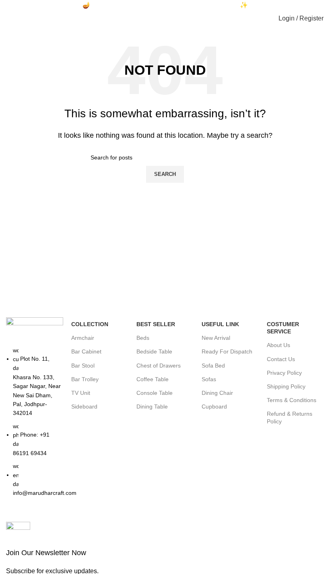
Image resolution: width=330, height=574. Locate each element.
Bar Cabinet (86, 351)
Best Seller (155, 324)
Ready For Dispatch (227, 351)
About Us (278, 345)
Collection (89, 324)
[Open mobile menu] (9, 18)
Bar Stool (83, 365)
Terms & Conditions (291, 400)
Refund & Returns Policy (289, 417)
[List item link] (34, 426)
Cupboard (214, 406)
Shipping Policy (286, 386)
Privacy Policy (284, 373)
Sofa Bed (213, 365)
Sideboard (84, 406)
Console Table (154, 393)
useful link (220, 324)
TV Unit (80, 393)
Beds (142, 338)
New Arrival (216, 338)
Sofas (209, 379)
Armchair (82, 338)
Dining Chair (217, 393)
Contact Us (281, 359)
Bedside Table (154, 351)
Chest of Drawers (158, 365)
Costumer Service (283, 328)
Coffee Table (152, 379)
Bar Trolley (85, 379)
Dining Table (152, 406)
